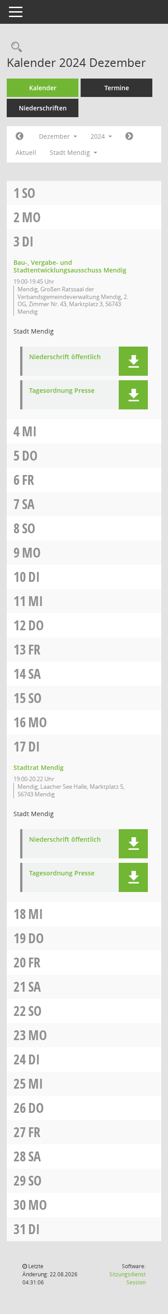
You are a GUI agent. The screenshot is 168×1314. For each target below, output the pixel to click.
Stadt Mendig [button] (71, 152)
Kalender (42, 87)
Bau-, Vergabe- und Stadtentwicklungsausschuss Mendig (69, 266)
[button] (133, 361)
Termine (116, 87)
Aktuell (26, 152)
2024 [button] (98, 136)
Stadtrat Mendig (38, 767)
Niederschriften (43, 108)
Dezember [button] (55, 136)
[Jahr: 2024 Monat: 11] (19, 136)
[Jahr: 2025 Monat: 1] (129, 136)
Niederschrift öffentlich (65, 357)
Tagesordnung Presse (62, 391)
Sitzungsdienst (127, 1278)
